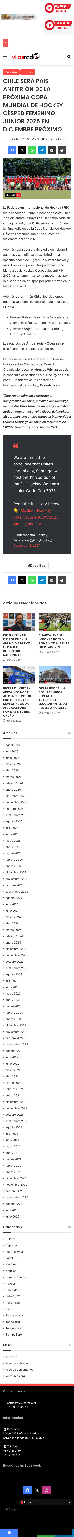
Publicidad (12, 1290)
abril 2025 (12, 847)
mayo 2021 (13, 1146)
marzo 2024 (14, 929)
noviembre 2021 (16, 1108)
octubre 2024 (15, 885)
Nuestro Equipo (16, 1277)
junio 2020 (13, 1216)
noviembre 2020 (16, 1184)
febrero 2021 (14, 1165)
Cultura (10, 1239)
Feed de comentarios (19, 1369)
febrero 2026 (14, 783)
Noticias (28, 72)
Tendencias (13, 1328)
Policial (10, 1283)
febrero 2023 (14, 1012)
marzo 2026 (14, 776)
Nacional (11, 1264)
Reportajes (13, 1302)
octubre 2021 (14, 1114)
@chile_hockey (27, 524)
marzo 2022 (13, 1082)
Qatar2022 (13, 1296)
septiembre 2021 (17, 1121)
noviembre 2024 (16, 878)
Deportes (11, 72)
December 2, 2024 (26, 545)
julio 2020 (12, 1210)
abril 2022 (12, 1076)
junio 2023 (13, 987)
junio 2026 (13, 757)
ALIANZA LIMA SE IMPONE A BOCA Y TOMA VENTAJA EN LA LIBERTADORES (54, 641)
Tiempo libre (14, 1334)
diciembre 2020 (16, 1178)
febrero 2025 (14, 859)
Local (9, 1258)
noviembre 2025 (16, 802)
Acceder (11, 1357)
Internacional (14, 1251)
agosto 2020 (14, 1203)
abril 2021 (12, 1152)
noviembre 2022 (16, 1031)
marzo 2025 (13, 853)
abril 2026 (12, 770)
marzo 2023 (14, 1006)
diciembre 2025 (16, 796)
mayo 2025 (13, 840)
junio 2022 (12, 1063)
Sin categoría (14, 1315)
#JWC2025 (48, 517)
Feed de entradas (17, 1363)
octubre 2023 (15, 961)
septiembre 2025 (17, 815)
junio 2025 (12, 834)
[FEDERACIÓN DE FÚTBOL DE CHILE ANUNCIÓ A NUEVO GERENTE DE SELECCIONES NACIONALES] (19, 622)
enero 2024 (13, 942)
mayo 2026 (13, 764)
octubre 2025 (14, 808)
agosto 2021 (14, 1127)
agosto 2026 (14, 745)
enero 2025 (13, 866)
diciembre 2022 (16, 1025)
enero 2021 (13, 1172)
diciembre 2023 (16, 949)
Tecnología (13, 1321)
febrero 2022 (14, 1089)
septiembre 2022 (17, 1044)
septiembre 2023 (17, 968)
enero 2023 (13, 1019)
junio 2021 (12, 1140)
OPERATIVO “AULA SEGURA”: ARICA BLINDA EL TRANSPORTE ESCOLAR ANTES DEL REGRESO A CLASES (53, 698)
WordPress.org (15, 1376)
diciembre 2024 (16, 872)
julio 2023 (12, 980)
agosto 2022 (14, 1050)
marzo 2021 (13, 1159)
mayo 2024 (13, 917)
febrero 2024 (14, 936)
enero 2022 (13, 1095)
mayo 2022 (13, 1070)
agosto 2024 (14, 898)
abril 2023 (12, 1000)
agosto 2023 (14, 974)
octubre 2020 (15, 1191)
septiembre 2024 (17, 891)
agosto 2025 (14, 821)
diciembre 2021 (16, 1101)
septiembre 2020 (17, 1197)
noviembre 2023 (16, 955)
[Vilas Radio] (25, 56)
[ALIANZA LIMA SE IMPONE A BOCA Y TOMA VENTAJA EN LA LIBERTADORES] (55, 622)
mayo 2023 (13, 993)
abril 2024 (12, 923)
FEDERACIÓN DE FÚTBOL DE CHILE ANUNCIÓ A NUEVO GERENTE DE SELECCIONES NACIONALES (16, 645)
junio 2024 (13, 910)
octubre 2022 (14, 1038)
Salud (9, 1309)
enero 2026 (13, 789)
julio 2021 (12, 1133)
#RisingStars (25, 517)
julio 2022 (12, 1057)
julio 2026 (12, 751)
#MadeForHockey (34, 510)
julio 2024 (12, 904)
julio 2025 (12, 827)
